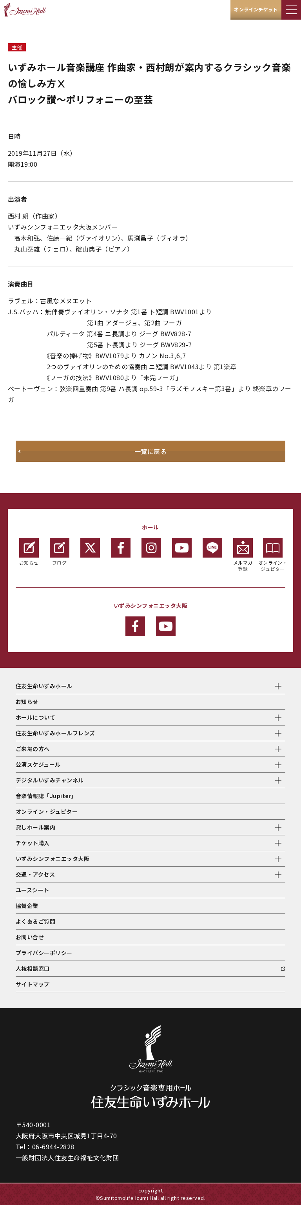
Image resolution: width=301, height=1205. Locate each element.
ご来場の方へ (33, 749)
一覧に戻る (150, 451)
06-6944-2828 (53, 1146)
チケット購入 (33, 843)
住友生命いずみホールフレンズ (55, 733)
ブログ (59, 562)
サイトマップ (33, 984)
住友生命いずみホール (44, 686)
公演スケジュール (38, 764)
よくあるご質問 (35, 921)
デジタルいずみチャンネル (50, 780)
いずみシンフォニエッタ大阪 (52, 858)
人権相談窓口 (33, 968)
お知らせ (29, 562)
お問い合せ (30, 937)
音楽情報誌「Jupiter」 (46, 796)
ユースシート (32, 890)
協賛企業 (27, 906)
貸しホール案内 (35, 827)
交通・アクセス (35, 874)
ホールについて (35, 717)
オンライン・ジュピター (273, 565)
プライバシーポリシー (44, 953)
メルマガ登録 (243, 565)
